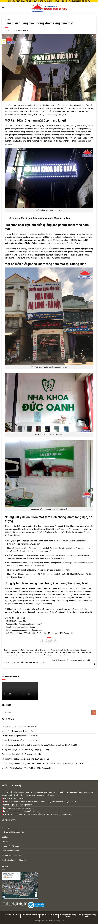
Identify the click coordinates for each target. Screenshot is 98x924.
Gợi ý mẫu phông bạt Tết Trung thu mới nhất (20, 740)
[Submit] (93, 712)
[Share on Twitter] (47, 641)
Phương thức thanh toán (12, 855)
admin (25, 30)
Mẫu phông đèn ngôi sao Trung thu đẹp (18, 731)
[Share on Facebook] (42, 641)
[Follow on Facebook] (4, 904)
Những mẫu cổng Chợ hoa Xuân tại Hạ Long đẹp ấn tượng (25, 749)
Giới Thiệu (6, 827)
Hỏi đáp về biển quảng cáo (13, 832)
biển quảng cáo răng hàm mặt (57, 652)
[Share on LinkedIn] (55, 641)
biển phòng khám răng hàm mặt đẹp (66, 650)
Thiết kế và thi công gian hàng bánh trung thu (20, 736)
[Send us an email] (13, 904)
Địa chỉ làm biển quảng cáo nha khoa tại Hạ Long (46, 218)
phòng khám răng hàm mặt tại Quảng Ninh (53, 655)
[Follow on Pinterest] (17, 904)
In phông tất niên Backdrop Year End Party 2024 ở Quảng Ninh (27, 768)
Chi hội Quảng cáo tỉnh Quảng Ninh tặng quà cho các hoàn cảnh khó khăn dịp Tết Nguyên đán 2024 (42, 763)
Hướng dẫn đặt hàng (10, 846)
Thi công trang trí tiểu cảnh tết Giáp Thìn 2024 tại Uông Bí (25, 759)
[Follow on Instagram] (8, 904)
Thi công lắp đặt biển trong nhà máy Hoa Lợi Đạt (26, 662)
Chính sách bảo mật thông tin (14, 860)
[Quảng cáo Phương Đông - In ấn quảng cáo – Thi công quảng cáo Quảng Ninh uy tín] (49, 7)
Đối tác (5, 837)
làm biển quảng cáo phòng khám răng (25, 655)
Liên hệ (5, 841)
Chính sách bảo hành (10, 851)
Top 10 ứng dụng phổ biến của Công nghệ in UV (21, 754)
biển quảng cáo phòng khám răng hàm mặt (31, 652)
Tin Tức (7, 20)
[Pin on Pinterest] (51, 641)
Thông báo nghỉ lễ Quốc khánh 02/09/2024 (19, 726)
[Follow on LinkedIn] (21, 904)
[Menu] (3, 7)
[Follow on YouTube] (25, 904)
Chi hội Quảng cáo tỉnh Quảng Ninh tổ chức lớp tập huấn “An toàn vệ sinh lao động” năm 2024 (40, 745)
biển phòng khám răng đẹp (44, 650)
